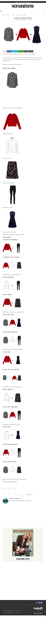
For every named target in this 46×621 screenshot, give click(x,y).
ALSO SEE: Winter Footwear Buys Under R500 (11, 274)
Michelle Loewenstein (22, 19)
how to (4, 488)
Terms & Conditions (6, 607)
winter (15, 488)
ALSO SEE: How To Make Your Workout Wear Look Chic (13, 312)
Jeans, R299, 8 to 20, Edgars (8, 207)
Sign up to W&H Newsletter (25, 2)
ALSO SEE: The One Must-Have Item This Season (12, 64)
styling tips (10, 488)
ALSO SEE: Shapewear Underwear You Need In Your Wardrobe (15, 479)
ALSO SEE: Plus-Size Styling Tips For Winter (11, 424)
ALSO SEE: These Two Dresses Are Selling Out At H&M (13, 234)
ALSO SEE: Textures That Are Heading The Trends (12, 386)
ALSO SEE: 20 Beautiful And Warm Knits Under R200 (13, 349)
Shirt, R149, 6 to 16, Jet (7, 158)
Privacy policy (17, 607)
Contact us (17, 2)
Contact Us (12, 607)
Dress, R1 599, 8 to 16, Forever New (9, 232)
